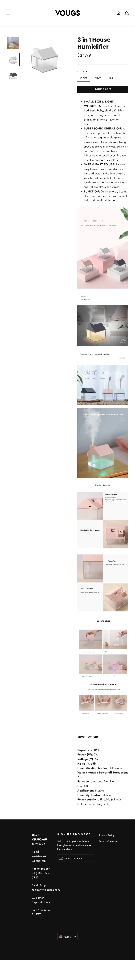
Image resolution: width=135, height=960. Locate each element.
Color (82, 71)
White (83, 78)
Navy (97, 78)
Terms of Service (108, 841)
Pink (110, 78)
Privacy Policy (106, 835)
